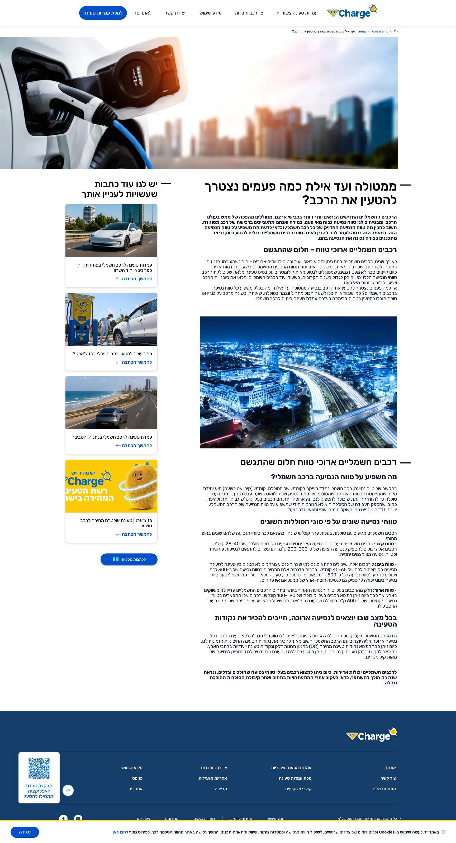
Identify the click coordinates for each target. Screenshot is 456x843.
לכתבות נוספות (134, 559)
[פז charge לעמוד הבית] (228, 736)
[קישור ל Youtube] (78, 818)
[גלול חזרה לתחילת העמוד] (68, 790)
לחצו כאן (121, 832)
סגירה (25, 832)
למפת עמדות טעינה (103, 13)
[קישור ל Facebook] (63, 818)
